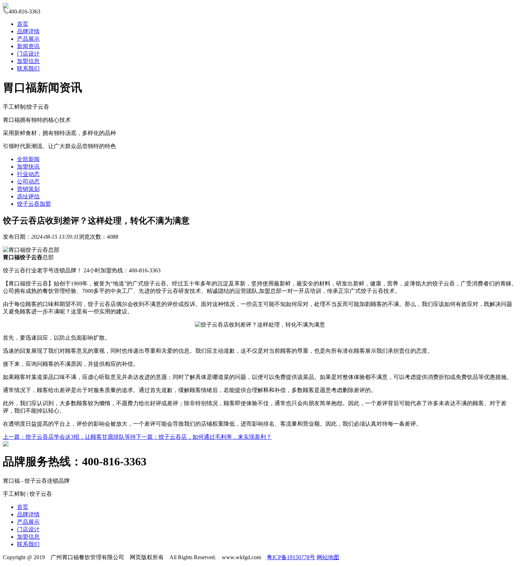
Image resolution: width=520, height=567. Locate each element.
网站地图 (328, 557)
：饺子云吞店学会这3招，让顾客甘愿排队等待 (69, 437)
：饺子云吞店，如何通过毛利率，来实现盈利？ (204, 437)
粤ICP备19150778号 (291, 557)
